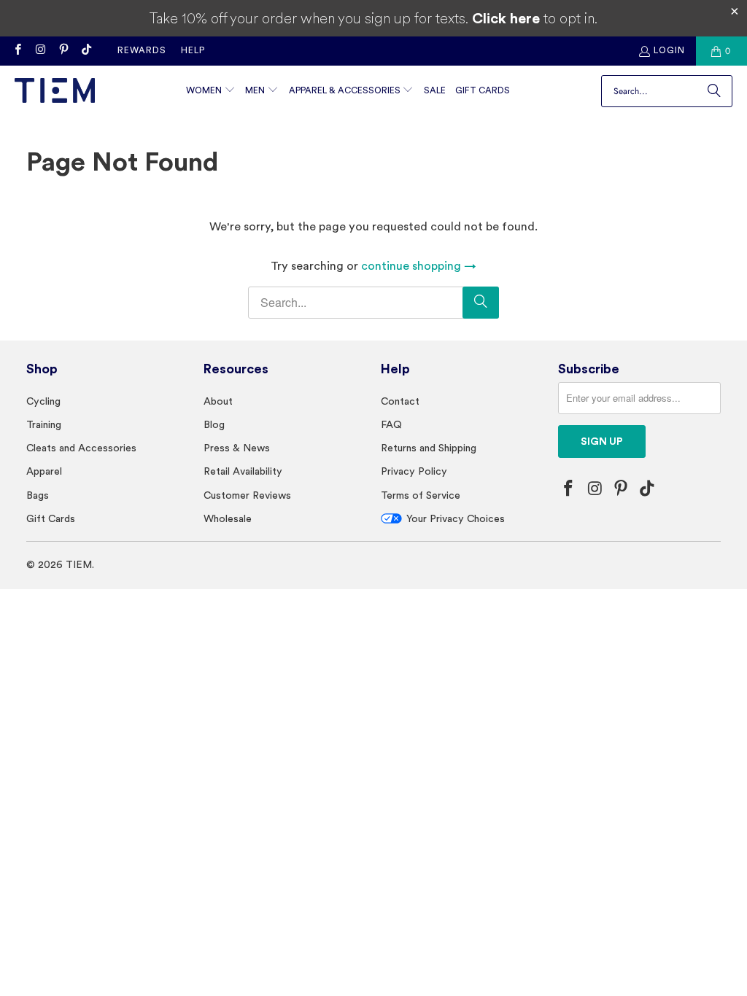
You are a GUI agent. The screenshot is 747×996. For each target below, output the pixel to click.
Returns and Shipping (428, 448)
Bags (37, 495)
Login (669, 50)
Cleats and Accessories (81, 448)
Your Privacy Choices (455, 518)
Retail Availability (243, 471)
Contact (400, 401)
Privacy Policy (414, 471)
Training (43, 424)
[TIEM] (55, 91)
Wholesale (228, 518)
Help (193, 50)
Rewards (141, 50)
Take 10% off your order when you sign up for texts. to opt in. (373, 18)
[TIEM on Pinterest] (63, 51)
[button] (211, 91)
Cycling (43, 401)
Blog (214, 424)
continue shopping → (418, 266)
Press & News (237, 448)
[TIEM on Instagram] (40, 51)
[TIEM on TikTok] (86, 51)
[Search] (714, 91)
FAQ (391, 424)
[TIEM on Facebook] (17, 51)
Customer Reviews (247, 495)
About (218, 401)
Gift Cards (50, 518)
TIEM (79, 564)
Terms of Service (420, 495)
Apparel (44, 471)
